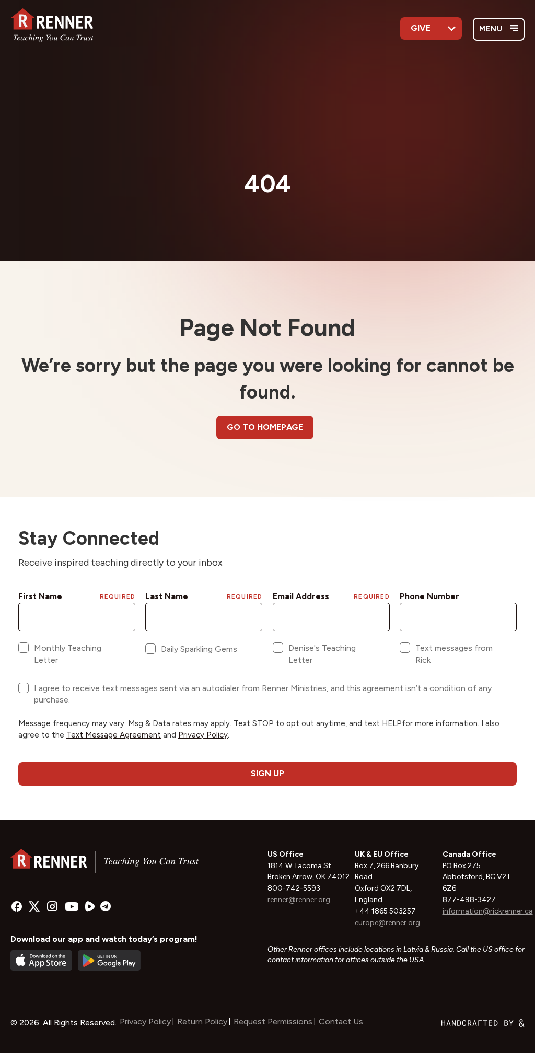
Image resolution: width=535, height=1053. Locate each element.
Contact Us (341, 1021)
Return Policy (202, 1021)
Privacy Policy (145, 1021)
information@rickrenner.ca (488, 911)
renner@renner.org (299, 899)
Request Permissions (273, 1021)
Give (421, 28)
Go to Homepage (265, 427)
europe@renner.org (387, 922)
